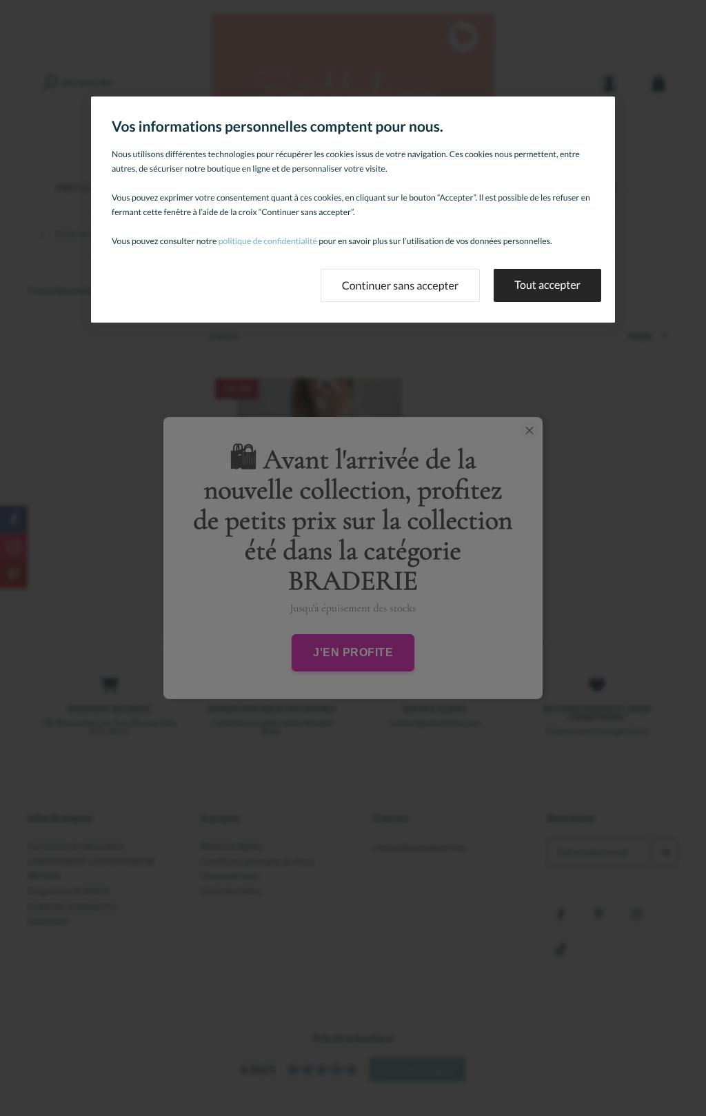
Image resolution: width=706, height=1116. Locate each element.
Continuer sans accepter (400, 285)
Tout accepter (547, 285)
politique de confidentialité (268, 241)
